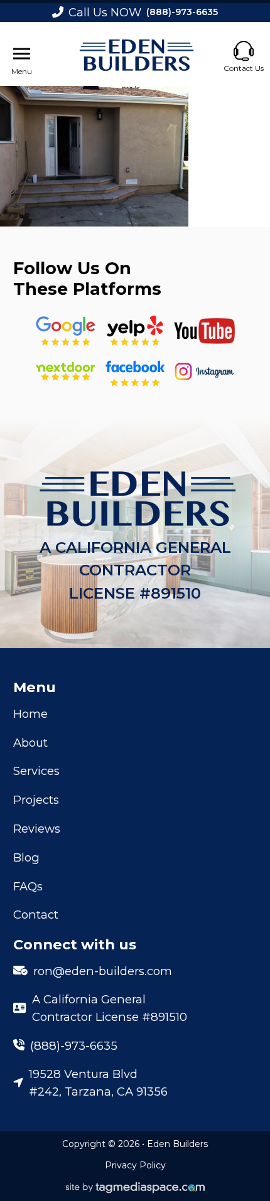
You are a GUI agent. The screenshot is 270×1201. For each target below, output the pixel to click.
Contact (35, 914)
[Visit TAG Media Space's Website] (135, 1188)
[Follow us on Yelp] (134, 331)
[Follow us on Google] (65, 331)
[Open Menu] (21, 54)
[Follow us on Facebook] (134, 371)
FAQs (28, 886)
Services (36, 771)
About (30, 742)
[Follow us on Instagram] (204, 371)
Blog (26, 857)
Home (30, 714)
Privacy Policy (135, 1165)
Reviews (36, 828)
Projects (36, 800)
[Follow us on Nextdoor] (204, 331)
